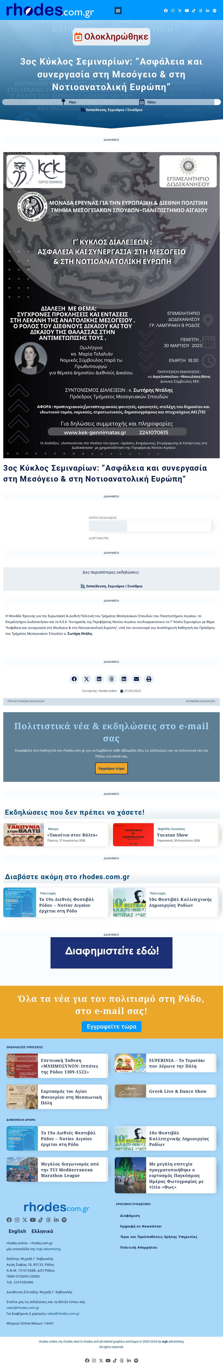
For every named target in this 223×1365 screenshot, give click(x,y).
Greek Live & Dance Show (178, 1091)
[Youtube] (187, 10)
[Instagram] (173, 10)
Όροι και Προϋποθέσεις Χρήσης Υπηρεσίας (159, 1236)
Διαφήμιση (130, 1215)
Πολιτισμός (48, 893)
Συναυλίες (178, 829)
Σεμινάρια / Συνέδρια (125, 109)
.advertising (173, 1341)
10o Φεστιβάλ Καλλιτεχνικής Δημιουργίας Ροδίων (180, 902)
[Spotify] (214, 10)
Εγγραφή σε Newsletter (141, 1226)
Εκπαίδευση (96, 109)
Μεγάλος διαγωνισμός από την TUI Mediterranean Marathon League (70, 1169)
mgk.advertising (48, 1249)
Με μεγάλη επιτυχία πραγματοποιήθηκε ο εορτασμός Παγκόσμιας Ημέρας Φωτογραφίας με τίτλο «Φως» (176, 1175)
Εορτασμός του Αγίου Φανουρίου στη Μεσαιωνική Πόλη (71, 1097)
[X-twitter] (180, 10)
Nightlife (164, 829)
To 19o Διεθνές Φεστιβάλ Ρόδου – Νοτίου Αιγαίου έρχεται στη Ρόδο (66, 905)
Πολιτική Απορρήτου (138, 1247)
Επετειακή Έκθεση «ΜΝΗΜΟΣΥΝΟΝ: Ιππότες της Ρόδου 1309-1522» (69, 1066)
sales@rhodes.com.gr (63, 1313)
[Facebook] (166, 10)
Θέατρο (53, 829)
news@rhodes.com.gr (23, 1307)
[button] (118, 10)
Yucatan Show (172, 835)
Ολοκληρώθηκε (116, 36)
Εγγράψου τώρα (111, 768)
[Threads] (201, 10)
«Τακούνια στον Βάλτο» (72, 835)
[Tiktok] (194, 10)
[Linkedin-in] (207, 10)
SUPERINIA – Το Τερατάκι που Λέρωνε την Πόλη (177, 1063)
